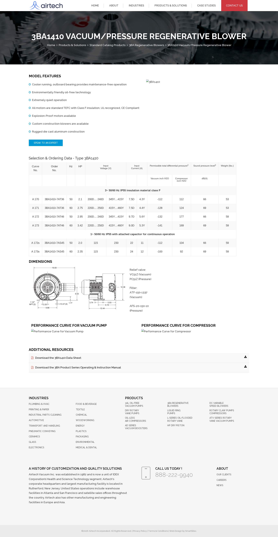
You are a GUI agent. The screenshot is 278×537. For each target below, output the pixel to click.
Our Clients (224, 474)
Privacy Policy (140, 531)
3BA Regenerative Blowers (178, 404)
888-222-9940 (174, 474)
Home (95, 5)
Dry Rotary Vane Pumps (132, 412)
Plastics (81, 431)
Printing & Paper (39, 409)
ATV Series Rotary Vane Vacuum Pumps (221, 419)
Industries (136, 5)
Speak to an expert (46, 143)
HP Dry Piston (175, 425)
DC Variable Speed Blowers (218, 404)
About (113, 5)
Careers (222, 480)
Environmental (85, 442)
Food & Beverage (86, 404)
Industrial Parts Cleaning (45, 414)
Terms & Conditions (158, 531)
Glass (32, 442)
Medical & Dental (86, 447)
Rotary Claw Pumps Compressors (221, 412)
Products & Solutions (170, 5)
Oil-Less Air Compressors (135, 419)
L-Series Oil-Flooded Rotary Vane (179, 419)
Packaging (82, 436)
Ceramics (34, 436)
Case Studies (206, 5)
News (220, 485)
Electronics (36, 447)
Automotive (36, 420)
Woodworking (85, 420)
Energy (80, 425)
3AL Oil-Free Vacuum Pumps (134, 404)
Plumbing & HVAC (39, 404)
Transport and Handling (44, 425)
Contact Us (234, 5)
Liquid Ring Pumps (174, 412)
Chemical (81, 414)
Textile (80, 409)
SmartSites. (191, 531)
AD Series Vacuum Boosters (136, 427)
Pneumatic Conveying (42, 431)
